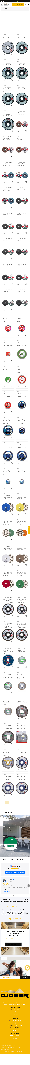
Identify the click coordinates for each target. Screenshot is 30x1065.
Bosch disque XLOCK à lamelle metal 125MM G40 (7, 778)
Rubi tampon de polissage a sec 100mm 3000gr (7, 548)
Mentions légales (5, 1049)
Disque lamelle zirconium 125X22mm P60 (21, 164)
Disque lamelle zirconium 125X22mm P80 (7, 189)
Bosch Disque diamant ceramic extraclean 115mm (21, 650)
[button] (1, 885)
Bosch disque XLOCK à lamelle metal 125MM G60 (21, 778)
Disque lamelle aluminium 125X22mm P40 (21, 113)
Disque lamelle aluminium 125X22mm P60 (7, 138)
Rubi (4, 315)
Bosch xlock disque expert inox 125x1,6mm (7, 37)
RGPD (19, 1047)
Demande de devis (18, 4)
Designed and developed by (16, 1051)
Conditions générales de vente (8, 1045)
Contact (16, 1014)
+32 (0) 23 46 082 (9, 938)
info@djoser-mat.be (17, 1025)
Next (26, 811)
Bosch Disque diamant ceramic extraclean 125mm (8, 676)
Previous (22, 811)
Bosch (4, 34)
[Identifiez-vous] (25, 4)
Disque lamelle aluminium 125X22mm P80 (21, 138)
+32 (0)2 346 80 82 (17, 1020)
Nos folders (15, 1011)
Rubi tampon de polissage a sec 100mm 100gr (21, 497)
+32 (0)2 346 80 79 (17, 1023)
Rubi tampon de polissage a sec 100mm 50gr (7, 497)
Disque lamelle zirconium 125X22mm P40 (7, 164)
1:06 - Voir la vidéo (16, 918)
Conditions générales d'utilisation (9, 1047)
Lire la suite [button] (6, 891)
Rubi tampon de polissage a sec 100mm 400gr (7, 574)
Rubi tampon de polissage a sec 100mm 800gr (21, 574)
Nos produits (16, 1009)
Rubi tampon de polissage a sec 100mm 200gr (21, 523)
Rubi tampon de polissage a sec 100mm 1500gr (7, 523)
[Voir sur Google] (4, 880)
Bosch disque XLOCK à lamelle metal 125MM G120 (21, 752)
